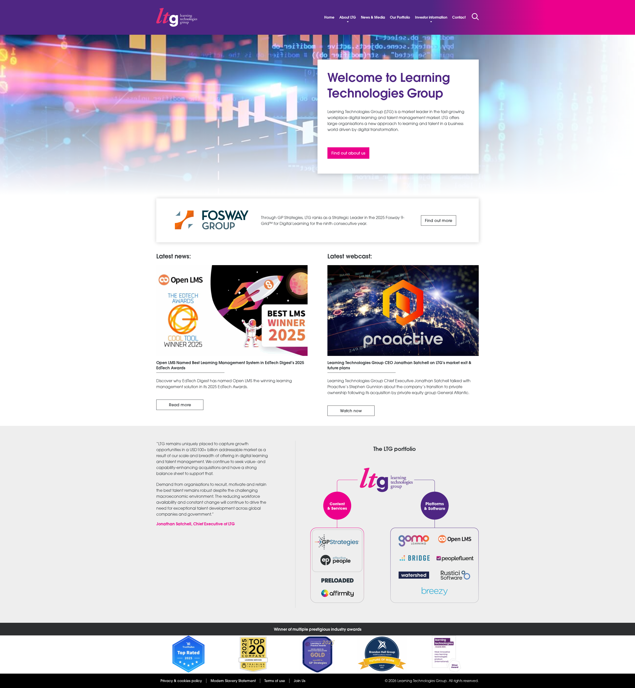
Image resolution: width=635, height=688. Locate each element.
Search (475, 16)
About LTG (347, 17)
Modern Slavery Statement (233, 681)
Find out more (438, 220)
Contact (459, 17)
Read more (180, 404)
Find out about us (348, 153)
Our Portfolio (400, 17)
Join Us (299, 681)
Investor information (431, 17)
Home (329, 17)
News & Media (373, 17)
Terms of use (274, 681)
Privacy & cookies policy (181, 681)
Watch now (351, 410)
